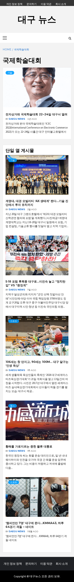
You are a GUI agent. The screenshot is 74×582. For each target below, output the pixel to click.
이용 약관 (46, 3)
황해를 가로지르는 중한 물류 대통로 (29, 446)
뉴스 (12, 405)
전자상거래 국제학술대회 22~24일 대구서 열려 (36, 114)
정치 (12, 240)
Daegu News (17, 119)
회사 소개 (61, 3)
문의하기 (32, 3)
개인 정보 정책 (14, 3)
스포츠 (13, 321)
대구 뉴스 (37, 19)
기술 (10, 72)
